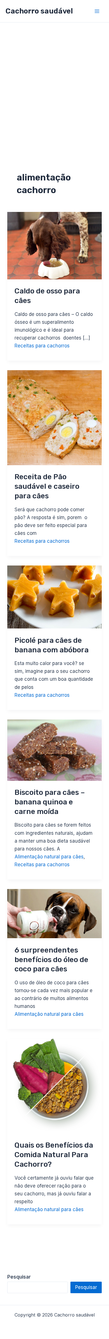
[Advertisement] (54, 80)
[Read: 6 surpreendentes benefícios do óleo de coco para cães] (54, 913)
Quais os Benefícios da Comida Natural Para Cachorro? (54, 1155)
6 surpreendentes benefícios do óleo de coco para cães (51, 960)
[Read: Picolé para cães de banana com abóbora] (54, 597)
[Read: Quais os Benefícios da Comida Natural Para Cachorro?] (54, 1086)
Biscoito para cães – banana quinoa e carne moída (50, 802)
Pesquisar (86, 1287)
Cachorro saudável (39, 11)
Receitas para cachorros (42, 346)
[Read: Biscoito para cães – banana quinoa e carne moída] (54, 749)
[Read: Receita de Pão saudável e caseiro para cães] (54, 417)
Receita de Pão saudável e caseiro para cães (47, 486)
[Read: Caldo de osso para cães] (54, 245)
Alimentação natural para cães (49, 857)
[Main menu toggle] (97, 11)
